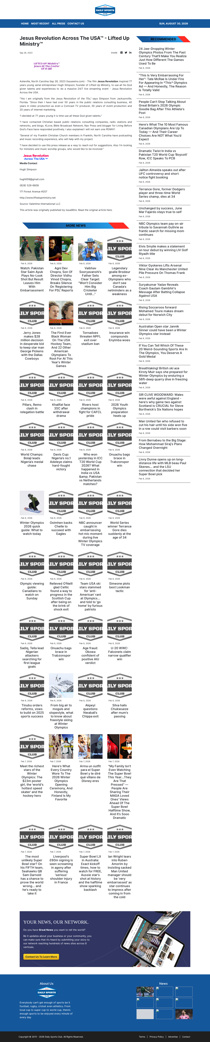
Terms (142, 1036)
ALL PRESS (58, 23)
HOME (25, 23)
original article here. (100, 209)
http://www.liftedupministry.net (38, 197)
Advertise (173, 1036)
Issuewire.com (75, 81)
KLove (48, 125)
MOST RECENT (40, 23)
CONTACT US (75, 23)
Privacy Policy (157, 1036)
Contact (186, 1036)
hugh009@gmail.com (32, 179)
